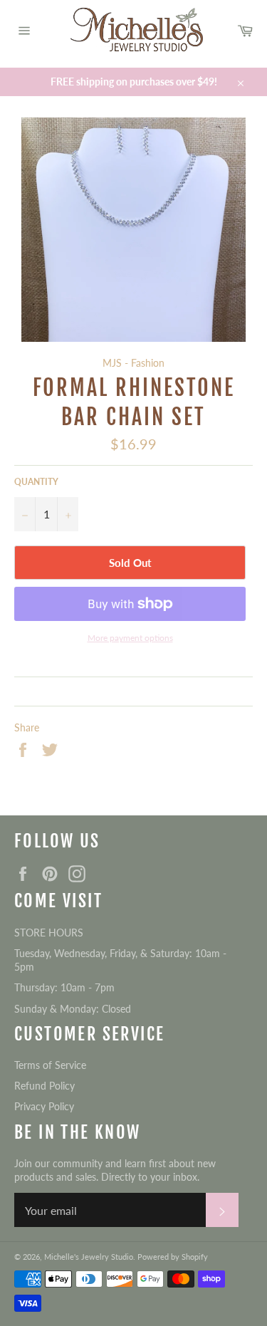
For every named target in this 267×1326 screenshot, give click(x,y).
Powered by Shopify (172, 1256)
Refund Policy (44, 1086)
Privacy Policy (44, 1106)
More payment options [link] (130, 637)
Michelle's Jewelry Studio (88, 1256)
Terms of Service (50, 1065)
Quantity (36, 481)
